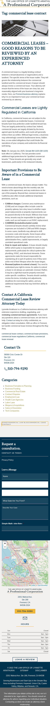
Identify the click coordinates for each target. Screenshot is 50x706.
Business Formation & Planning (18, 386)
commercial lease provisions (36, 334)
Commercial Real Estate (15, 391)
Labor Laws (10, 402)
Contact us (10, 320)
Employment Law (12, 397)
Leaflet (33, 585)
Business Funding (12, 389)
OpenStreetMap (43, 585)
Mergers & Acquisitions (14, 405)
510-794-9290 (25, 611)
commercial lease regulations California (18, 336)
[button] (25, 561)
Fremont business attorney (27, 94)
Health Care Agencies (14, 400)
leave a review (25, 659)
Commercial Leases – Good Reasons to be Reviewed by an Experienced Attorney (25, 53)
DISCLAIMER (41, 671)
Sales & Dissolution (13, 408)
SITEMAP (24, 671)
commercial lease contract (12, 334)
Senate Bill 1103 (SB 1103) (36, 151)
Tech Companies (12, 411)
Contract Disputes (12, 394)
